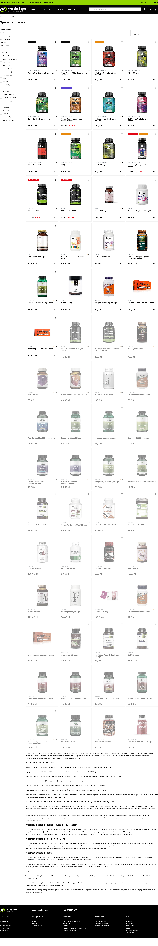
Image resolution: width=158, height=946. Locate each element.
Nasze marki (130, 925)
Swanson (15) (7, 117)
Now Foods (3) (7, 101)
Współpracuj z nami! (101, 921)
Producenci (48, 9)
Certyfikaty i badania (132, 930)
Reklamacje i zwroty (38, 925)
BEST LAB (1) (6, 65)
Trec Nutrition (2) (8, 120)
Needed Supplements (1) (11, 97)
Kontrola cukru (5, 39)
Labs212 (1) (6, 85)
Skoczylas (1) (7, 110)
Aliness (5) (6, 56)
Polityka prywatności (69, 930)
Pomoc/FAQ (66, 923)
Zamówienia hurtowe (101, 923)
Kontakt (143, 2)
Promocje (71, 9)
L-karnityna (3, 42)
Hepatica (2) (7, 78)
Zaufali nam (129, 928)
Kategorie (33, 9)
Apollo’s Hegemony (37, 859)
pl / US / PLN (152, 2)
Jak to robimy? (130, 932)
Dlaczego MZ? (130, 923)
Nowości (61, 9)
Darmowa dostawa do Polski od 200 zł (12, 2)
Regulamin (66, 925)
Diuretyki (3, 32)
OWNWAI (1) (6, 107)
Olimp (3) (5, 104)
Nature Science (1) (8, 94)
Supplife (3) (6, 113)
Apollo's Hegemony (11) (10, 59)
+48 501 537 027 (48, 2)
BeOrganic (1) (7, 62)
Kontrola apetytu (5, 36)
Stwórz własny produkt (102, 925)
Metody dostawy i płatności (71, 921)
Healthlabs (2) (7, 75)
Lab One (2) (6, 81)
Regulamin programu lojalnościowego (74, 928)
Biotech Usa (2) (8, 69)
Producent (35, 923)
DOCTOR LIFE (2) (8, 72)
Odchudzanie (4, 45)
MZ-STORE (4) (7, 91)
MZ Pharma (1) (7, 88)
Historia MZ (129, 921)
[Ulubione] (55, 42)
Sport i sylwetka (7, 16)
